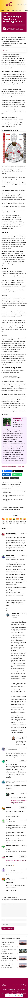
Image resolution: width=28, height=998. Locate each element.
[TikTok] (26, 985)
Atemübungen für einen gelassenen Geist (7, 964)
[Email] (18, 995)
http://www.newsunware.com (12, 842)
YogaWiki (10, 28)
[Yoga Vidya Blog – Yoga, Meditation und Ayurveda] (3, 984)
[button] (2, 4)
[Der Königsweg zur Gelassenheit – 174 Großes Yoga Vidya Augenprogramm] (23, 942)
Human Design (4, 509)
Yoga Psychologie (7, 13)
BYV (21, 420)
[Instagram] (24, 985)
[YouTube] (22, 985)
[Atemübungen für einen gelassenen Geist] (23, 965)
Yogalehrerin (16, 420)
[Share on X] (9, 995)
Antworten (23, 533)
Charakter (10, 507)
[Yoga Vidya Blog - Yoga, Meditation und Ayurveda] (8, 4)
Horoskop (22, 507)
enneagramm (16, 507)
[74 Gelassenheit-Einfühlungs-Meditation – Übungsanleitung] (23, 958)
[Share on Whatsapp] (12, 995)
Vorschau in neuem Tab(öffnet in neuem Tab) (12, 466)
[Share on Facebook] (6, 995)
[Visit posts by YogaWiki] (4, 28)
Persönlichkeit (16, 509)
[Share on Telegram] (15, 995)
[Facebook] (20, 985)
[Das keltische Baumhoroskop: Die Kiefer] (23, 951)
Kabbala (11, 509)
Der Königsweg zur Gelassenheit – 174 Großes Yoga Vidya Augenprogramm (9, 942)
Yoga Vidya (16, 448)
